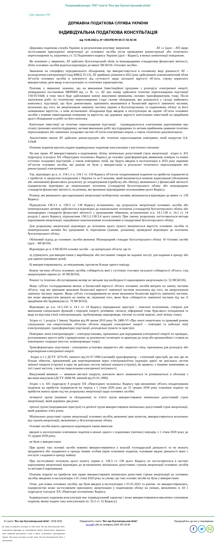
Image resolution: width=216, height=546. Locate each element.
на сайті (90, 525)
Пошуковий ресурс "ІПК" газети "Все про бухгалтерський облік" (108, 5)
